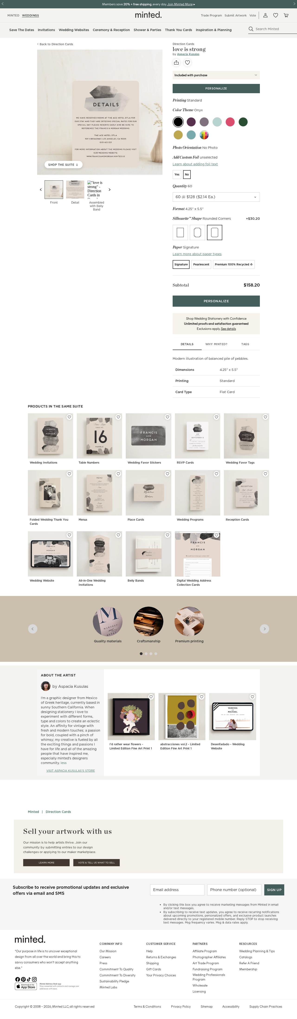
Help (149, 951)
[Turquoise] (191, 134)
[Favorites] (275, 15)
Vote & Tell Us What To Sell (96, 862)
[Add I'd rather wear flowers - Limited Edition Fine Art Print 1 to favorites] (151, 697)
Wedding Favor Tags (240, 462)
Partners (200, 944)
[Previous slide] (41, 189)
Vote (252, 15)
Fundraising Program (208, 969)
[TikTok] (29, 979)
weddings (30, 15)
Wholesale (200, 985)
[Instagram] (34, 979)
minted (13, 15)
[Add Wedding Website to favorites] (69, 535)
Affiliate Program (205, 951)
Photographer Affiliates (209, 957)
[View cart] (286, 15)
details (187, 344)
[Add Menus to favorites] (118, 474)
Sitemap (207, 1006)
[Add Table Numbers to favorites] (118, 417)
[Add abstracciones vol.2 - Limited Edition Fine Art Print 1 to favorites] (201, 697)
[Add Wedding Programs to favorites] (216, 474)
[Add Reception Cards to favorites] (265, 474)
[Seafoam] (217, 121)
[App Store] (26, 988)
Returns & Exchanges (161, 957)
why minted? (216, 344)
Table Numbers (89, 462)
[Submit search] (251, 29)
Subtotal (181, 285)
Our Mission (108, 951)
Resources (248, 944)
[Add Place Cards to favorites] (167, 474)
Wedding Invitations (43, 462)
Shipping (152, 963)
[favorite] (187, 62)
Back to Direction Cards (56, 44)
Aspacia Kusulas (188, 54)
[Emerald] (243, 121)
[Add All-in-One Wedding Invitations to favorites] (118, 535)
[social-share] (176, 62)
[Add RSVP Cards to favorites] (216, 417)
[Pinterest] (23, 979)
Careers (105, 957)
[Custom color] (204, 134)
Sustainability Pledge (114, 981)
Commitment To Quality (116, 969)
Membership (248, 969)
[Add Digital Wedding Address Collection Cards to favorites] (216, 535)
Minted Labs (108, 987)
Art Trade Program (206, 963)
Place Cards (136, 519)
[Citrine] (178, 134)
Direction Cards (58, 812)
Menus (83, 519)
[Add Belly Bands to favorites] (167, 535)
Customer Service (161, 944)
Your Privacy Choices (161, 975)
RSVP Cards (185, 462)
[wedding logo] (148, 14)
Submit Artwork (236, 15)
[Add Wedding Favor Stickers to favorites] (167, 417)
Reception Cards (237, 519)
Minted (33, 812)
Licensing (199, 991)
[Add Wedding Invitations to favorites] (69, 417)
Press (103, 963)
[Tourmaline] (230, 121)
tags (245, 344)
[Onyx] (178, 121)
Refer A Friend (249, 963)
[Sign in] (265, 15)
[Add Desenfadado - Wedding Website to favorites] (252, 697)
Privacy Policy (181, 1006)
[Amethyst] (204, 121)
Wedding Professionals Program (209, 976)
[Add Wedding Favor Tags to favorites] (265, 417)
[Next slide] (109, 189)
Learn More (46, 862)
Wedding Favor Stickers (144, 462)
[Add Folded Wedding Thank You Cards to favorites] (69, 474)
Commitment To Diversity (118, 975)
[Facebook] (17, 979)
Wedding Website (42, 580)
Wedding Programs (190, 519)
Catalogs (245, 957)
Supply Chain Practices (265, 1006)
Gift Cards (153, 969)
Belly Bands (136, 580)
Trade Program (211, 15)
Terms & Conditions (147, 1006)
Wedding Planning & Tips (257, 951)
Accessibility (230, 1006)
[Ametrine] (191, 121)
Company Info (111, 944)
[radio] (177, 174)
